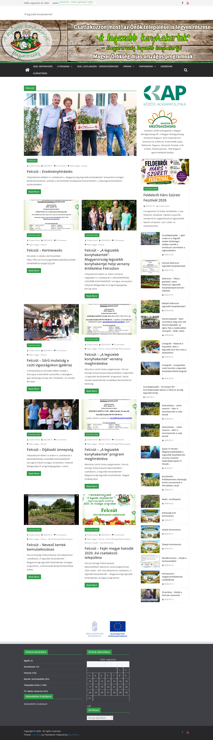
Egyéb (27, 660)
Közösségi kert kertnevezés (169, 514)
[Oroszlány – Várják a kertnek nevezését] (150, 596)
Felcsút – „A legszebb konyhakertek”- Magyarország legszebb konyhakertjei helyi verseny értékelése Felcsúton (107, 259)
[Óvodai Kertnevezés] (150, 546)
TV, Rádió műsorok (33, 691)
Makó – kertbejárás (171, 499)
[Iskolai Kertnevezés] (150, 531)
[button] (70, 66)
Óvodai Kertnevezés (171, 544)
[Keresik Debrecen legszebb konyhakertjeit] (150, 267)
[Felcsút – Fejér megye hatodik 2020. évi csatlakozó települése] (109, 509)
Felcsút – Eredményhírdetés (50, 171)
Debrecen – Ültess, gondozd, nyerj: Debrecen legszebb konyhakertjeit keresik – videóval (173, 284)
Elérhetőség (40, 73)
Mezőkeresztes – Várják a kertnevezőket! (174, 559)
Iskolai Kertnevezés (171, 529)
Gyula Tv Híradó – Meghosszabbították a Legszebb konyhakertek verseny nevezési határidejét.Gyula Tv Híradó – (173, 456)
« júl (89, 706)
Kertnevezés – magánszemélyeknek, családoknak (172, 576)
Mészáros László (91, 543)
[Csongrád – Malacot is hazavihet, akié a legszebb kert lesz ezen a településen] (150, 350)
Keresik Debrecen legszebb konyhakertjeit (173, 264)
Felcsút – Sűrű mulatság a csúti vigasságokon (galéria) (49, 362)
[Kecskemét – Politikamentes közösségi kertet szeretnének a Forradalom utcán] (150, 483)
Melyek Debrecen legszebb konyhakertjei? (173, 305)
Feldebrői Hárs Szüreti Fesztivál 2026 (161, 197)
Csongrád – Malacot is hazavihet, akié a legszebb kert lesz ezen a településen (174, 348)
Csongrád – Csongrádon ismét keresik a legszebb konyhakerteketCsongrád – (174, 370)
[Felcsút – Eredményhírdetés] (80, 124)
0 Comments (61, 166)
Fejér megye (75, 166)
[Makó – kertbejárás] (150, 501)
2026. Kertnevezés (43, 66)
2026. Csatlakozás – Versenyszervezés (98, 66)
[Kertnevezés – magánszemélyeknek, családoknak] (150, 578)
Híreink (127, 66)
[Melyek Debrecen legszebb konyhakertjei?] (150, 307)
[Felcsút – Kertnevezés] (51, 215)
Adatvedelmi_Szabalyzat (35, 704)
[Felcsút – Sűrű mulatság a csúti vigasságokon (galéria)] (51, 322)
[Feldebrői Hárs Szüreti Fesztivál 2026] (165, 171)
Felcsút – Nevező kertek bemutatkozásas (46, 547)
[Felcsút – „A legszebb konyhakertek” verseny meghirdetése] (109, 319)
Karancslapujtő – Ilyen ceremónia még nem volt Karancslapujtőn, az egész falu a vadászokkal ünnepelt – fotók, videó (174, 324)
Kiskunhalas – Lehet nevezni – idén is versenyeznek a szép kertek (172, 410)
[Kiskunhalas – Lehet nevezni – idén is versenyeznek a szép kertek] (150, 412)
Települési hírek (34, 235)
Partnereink (146, 66)
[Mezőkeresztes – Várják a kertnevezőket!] (150, 562)
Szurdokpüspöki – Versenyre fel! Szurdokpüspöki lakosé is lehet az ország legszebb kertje (163, 389)
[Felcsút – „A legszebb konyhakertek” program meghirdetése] (109, 414)
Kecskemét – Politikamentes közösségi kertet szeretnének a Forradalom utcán (174, 481)
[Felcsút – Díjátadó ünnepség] (51, 414)
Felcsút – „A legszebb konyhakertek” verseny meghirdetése (103, 359)
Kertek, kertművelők (34, 679)
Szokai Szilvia (34, 166)
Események (166, 66)
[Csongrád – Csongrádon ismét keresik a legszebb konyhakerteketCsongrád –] (150, 372)
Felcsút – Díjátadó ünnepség (50, 449)
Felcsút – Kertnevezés (44, 250)
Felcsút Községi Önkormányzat (118, 348)
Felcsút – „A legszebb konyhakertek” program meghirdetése (104, 454)
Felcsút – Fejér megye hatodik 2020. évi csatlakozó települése (109, 553)
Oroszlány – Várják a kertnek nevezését (172, 594)
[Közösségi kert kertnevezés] (150, 516)
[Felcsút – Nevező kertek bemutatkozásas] (51, 509)
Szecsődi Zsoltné (106, 543)
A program (63, 66)
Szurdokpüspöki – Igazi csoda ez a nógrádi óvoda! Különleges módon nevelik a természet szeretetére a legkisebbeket (173, 243)
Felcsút (84, 166)
